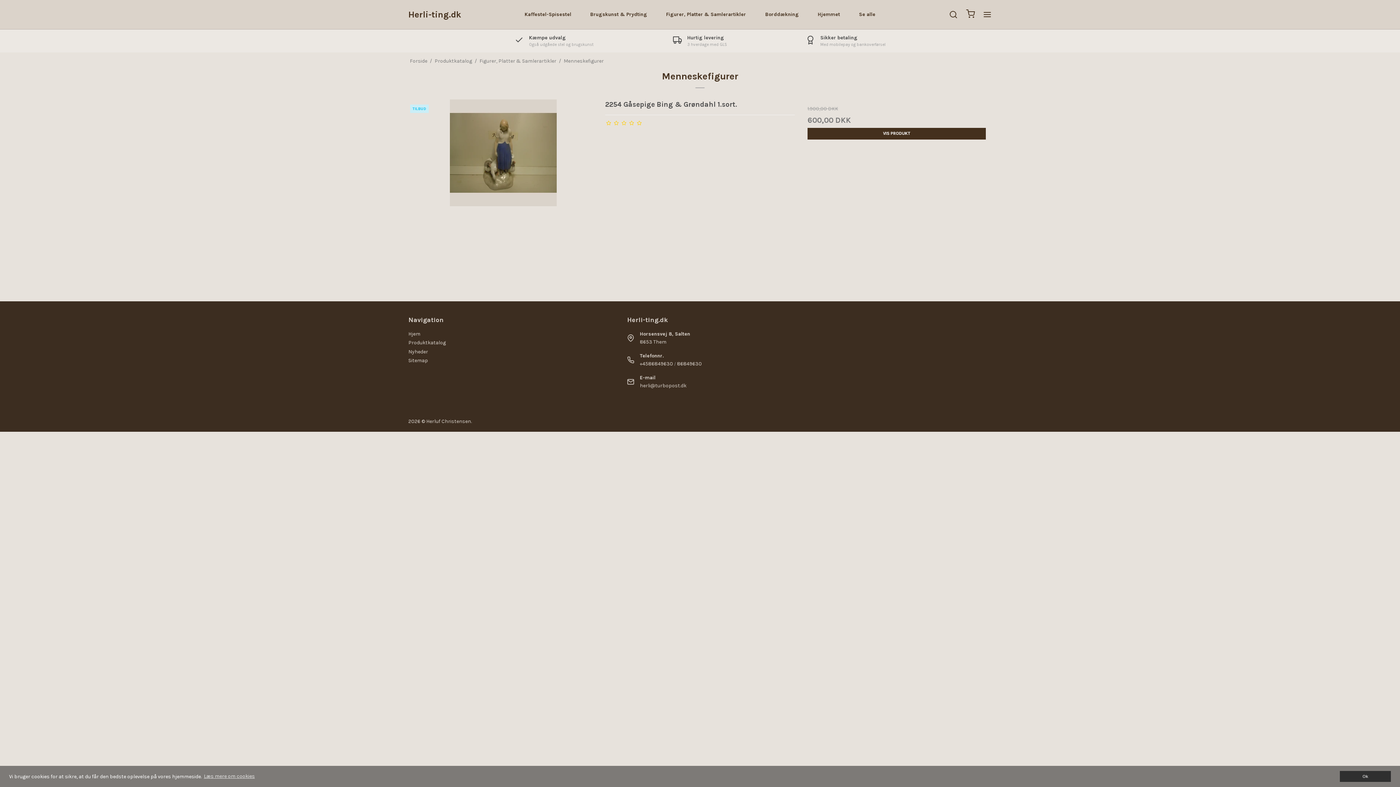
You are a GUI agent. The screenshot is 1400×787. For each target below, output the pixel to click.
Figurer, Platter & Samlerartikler (706, 14)
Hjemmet (829, 14)
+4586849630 (656, 364)
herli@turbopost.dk (663, 386)
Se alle (867, 14)
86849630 (689, 364)
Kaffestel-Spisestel (548, 14)
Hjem (414, 334)
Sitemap (418, 360)
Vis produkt (896, 133)
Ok (1365, 776)
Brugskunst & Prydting (618, 14)
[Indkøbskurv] (970, 14)
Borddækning (782, 14)
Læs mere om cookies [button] (229, 776)
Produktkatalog (427, 343)
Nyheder (418, 352)
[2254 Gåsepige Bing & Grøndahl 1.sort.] (503, 194)
